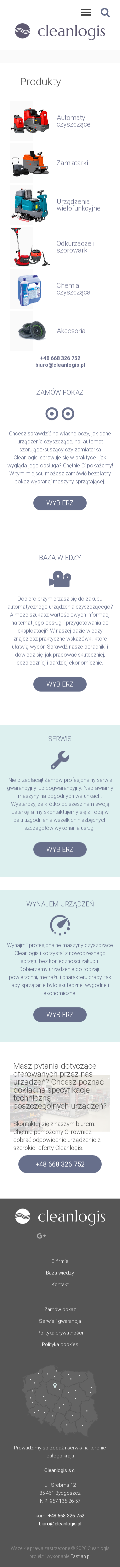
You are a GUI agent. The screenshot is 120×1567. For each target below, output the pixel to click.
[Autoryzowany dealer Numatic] (60, 41)
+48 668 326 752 (60, 358)
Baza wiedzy (60, 1273)
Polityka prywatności (60, 1333)
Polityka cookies (60, 1344)
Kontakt (60, 1285)
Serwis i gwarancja (60, 1321)
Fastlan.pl (80, 1556)
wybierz (60, 503)
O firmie (60, 1261)
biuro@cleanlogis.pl (60, 365)
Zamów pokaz (60, 1309)
